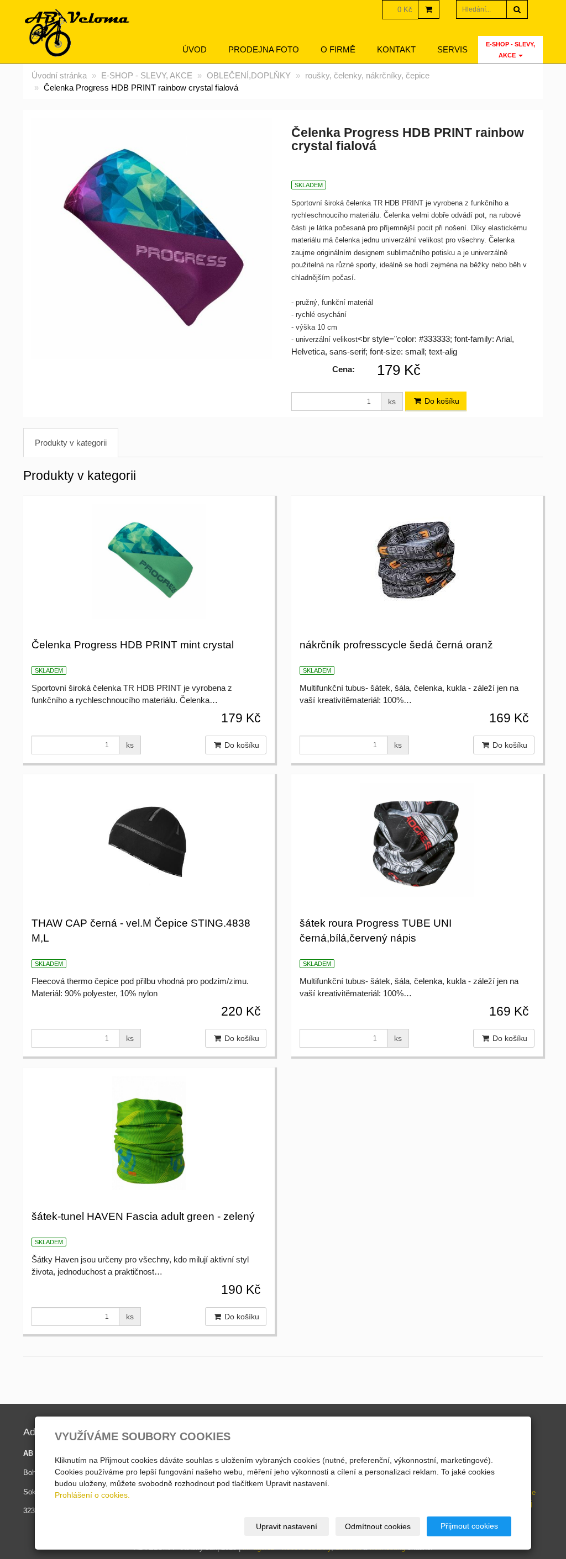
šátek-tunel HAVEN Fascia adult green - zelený (143, 1216)
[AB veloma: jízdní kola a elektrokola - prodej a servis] (77, 33)
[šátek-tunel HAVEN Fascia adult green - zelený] (149, 1131)
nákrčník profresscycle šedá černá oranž (396, 645)
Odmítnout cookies (378, 1526)
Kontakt (396, 49)
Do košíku (440, 401)
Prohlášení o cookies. (92, 1495)
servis (452, 49)
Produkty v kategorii (71, 442)
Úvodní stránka (59, 75)
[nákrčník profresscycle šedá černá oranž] (417, 560)
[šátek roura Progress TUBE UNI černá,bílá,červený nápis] (417, 838)
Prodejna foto (263, 49)
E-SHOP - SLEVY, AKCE (510, 50)
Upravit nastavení (286, 1526)
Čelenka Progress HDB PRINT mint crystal (133, 645)
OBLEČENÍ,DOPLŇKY (249, 75)
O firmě (338, 49)
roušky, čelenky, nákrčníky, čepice (367, 75)
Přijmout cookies (469, 1525)
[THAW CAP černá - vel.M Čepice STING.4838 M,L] (149, 838)
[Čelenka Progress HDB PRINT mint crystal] (149, 560)
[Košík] (428, 9)
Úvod (194, 49)
